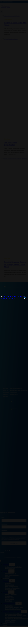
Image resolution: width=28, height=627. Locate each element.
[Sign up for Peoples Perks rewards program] (14, 297)
